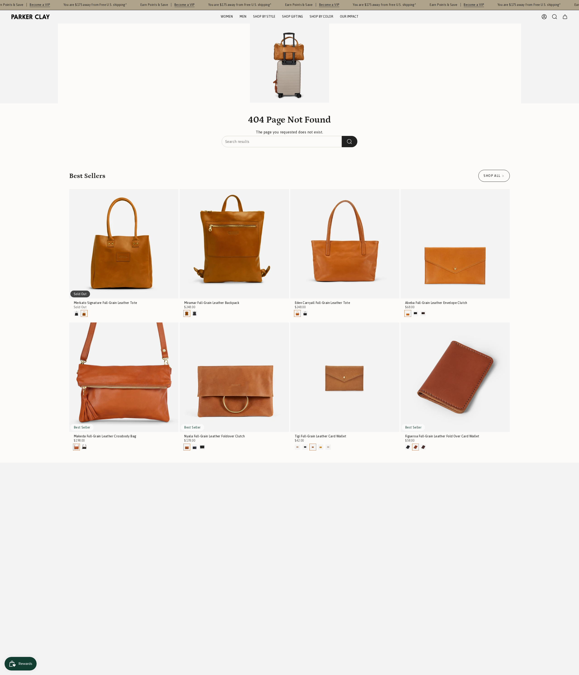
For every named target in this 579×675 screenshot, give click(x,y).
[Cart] (565, 17)
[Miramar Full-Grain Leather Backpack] (234, 243)
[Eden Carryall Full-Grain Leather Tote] (344, 243)
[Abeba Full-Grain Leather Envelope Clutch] (455, 243)
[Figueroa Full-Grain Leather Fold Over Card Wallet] (455, 377)
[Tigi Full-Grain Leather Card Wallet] (344, 377)
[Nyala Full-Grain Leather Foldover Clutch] (234, 377)
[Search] (349, 141)
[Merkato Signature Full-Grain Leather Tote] (123, 243)
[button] (226, 16)
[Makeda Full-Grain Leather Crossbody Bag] (123, 377)
